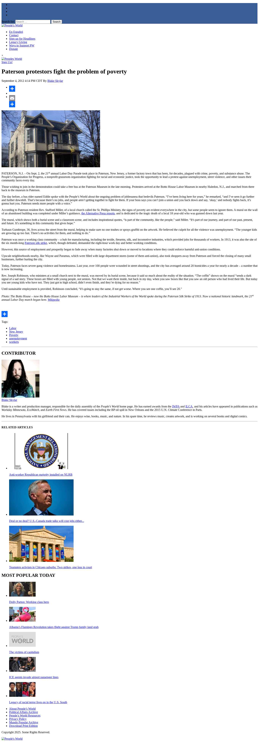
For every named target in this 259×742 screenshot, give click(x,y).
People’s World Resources (24, 715)
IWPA (176, 406)
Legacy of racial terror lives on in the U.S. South (38, 702)
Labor (12, 328)
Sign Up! (7, 62)
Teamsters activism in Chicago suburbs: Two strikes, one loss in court (50, 567)
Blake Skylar (55, 80)
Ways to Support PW (21, 45)
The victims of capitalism (24, 652)
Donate (13, 49)
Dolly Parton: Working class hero (29, 602)
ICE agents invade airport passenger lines (33, 677)
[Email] (133, 98)
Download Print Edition (23, 725)
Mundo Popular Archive (23, 722)
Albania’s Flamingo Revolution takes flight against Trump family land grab (54, 627)
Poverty (13, 335)
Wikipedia (54, 299)
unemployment (18, 338)
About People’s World (22, 708)
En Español (16, 31)
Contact (13, 35)
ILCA (189, 406)
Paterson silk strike (36, 243)
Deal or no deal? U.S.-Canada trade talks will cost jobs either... (46, 521)
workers (14, 341)
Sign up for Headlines (22, 38)
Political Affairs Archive (23, 712)
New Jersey (16, 331)
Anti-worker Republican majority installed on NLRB (40, 474)
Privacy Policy (18, 719)
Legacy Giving (18, 42)
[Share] (133, 89)
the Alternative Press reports (98, 213)
